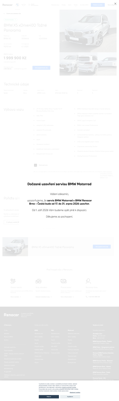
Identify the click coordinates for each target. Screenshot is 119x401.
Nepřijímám (70, 396)
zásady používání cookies (69, 387)
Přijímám (49, 396)
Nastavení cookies (75, 392)
